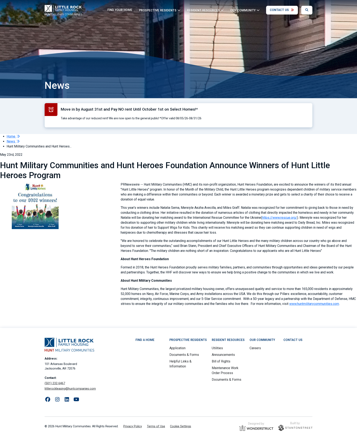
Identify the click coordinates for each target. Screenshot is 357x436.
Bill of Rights (221, 361)
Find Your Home (119, 10)
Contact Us (279, 10)
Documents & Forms (184, 355)
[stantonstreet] (295, 428)
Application (177, 348)
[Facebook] (48, 399)
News (11, 141)
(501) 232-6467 (55, 383)
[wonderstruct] (256, 428)
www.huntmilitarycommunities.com (314, 304)
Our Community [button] (243, 10)
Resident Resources (228, 340)
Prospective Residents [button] (157, 10)
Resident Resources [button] (203, 10)
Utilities (217, 348)
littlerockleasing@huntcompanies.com (70, 388)
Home (11, 136)
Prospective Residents (188, 340)
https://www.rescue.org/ (279, 218)
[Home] (63, 10)
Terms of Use (156, 426)
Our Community (262, 340)
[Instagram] (57, 399)
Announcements (223, 355)
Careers (255, 348)
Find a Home (145, 340)
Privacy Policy (132, 426)
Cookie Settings (180, 426)
